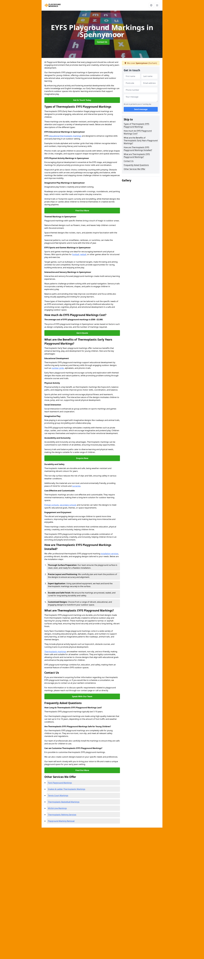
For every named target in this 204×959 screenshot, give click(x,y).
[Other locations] (151, 5)
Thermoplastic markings (55, 651)
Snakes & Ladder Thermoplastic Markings (66, 789)
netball (83, 254)
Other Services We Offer (134, 169)
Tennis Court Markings (58, 795)
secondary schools (68, 505)
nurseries (76, 486)
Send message (140, 109)
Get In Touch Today (82, 100)
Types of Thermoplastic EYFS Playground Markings (136, 125)
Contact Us (102, 42)
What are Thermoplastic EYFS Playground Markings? (137, 155)
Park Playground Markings (60, 782)
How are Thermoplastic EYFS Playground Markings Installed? (138, 148)
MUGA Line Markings (57, 808)
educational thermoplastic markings (65, 136)
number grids (58, 368)
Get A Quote (82, 333)
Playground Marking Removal (61, 821)
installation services (109, 553)
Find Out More (82, 210)
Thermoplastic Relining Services (62, 814)
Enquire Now (82, 458)
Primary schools (51, 505)
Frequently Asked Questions (136, 165)
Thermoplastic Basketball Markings (63, 802)
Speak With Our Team (82, 696)
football (75, 254)
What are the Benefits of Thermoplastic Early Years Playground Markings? (141, 140)
